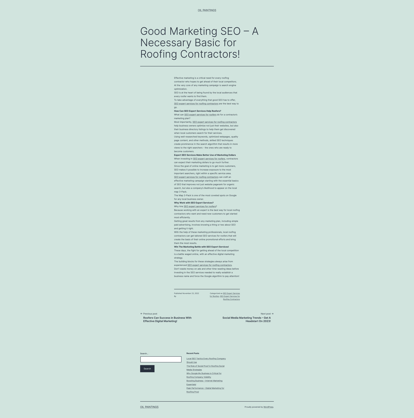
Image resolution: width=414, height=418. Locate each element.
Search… (144, 353)
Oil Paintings (207, 10)
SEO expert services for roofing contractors (196, 103)
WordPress (268, 407)
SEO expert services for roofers (200, 114)
